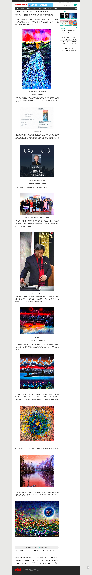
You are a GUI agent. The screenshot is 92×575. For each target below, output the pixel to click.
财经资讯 (28, 8)
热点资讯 (22, 8)
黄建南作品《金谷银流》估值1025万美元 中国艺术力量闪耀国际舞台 (37, 11)
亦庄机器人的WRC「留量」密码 (67, 32)
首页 (17, 8)
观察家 (19, 17)
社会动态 (55, 8)
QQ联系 (76, 8)
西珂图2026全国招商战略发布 (22, 563)
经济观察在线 (18, 11)
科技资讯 (50, 8)
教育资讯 (33, 8)
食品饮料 (44, 8)
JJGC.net (30, 573)
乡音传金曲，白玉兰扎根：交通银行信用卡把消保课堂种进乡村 (72, 39)
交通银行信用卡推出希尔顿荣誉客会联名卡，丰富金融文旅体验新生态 (28, 560)
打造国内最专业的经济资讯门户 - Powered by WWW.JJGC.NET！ (67, 2)
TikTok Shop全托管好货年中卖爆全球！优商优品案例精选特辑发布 (28, 562)
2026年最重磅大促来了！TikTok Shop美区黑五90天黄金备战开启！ (51, 557)
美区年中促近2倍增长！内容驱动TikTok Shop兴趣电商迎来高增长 (50, 563)
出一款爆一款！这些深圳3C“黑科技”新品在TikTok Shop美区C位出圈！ (51, 560)
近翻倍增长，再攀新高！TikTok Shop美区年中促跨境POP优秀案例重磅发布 (52, 562)
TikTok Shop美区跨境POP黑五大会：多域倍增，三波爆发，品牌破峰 (28, 557)
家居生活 (39, 8)
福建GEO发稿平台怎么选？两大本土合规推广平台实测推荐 (71, 50)
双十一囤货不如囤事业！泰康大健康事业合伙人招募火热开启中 (28, 550)
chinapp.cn (36, 573)
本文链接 (38, 547)
